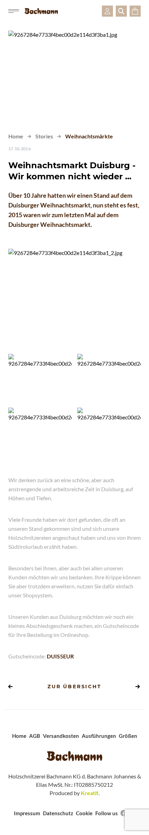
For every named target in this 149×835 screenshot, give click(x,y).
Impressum (27, 813)
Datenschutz (58, 813)
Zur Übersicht (74, 686)
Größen (128, 736)
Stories (44, 136)
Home (15, 136)
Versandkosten (61, 736)
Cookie (84, 813)
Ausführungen (99, 736)
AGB (34, 736)
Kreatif (89, 793)
